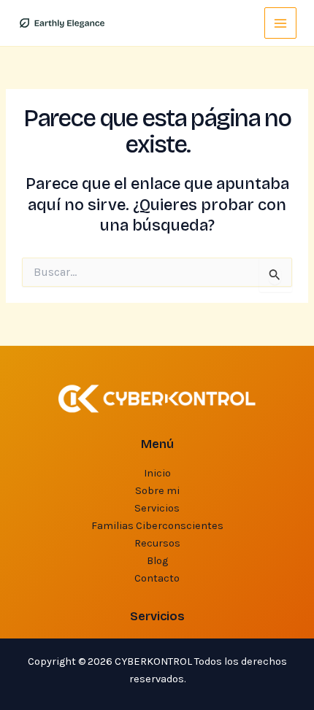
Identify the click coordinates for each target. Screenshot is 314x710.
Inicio (157, 473)
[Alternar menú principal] (280, 23)
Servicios (157, 508)
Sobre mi (157, 491)
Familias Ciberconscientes (157, 526)
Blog (157, 561)
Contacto (157, 578)
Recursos (157, 543)
